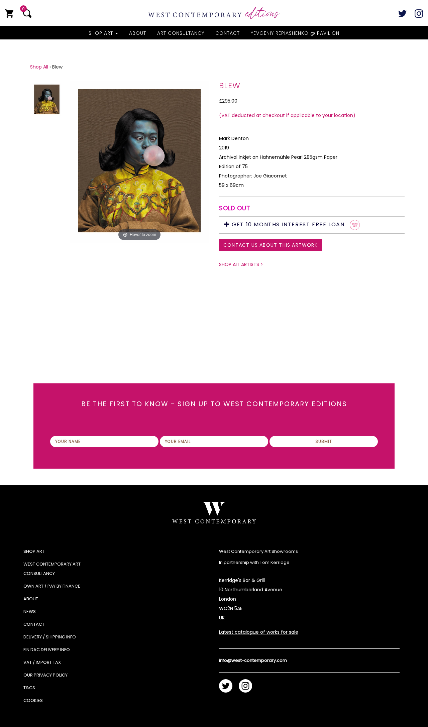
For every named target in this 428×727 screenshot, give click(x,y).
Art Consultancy (180, 33)
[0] (9, 13)
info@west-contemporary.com (253, 660)
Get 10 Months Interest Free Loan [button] (288, 224)
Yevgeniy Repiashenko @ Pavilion (295, 33)
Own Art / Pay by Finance (51, 586)
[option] (139, 201)
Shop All (39, 67)
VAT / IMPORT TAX (42, 662)
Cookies (33, 700)
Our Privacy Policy (45, 675)
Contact (227, 33)
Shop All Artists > (241, 264)
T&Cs (29, 688)
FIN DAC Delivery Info (46, 649)
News (29, 611)
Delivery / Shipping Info (49, 637)
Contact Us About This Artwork (270, 245)
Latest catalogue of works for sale (258, 632)
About (137, 33)
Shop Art (102, 33)
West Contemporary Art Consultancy (52, 569)
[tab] (312, 225)
